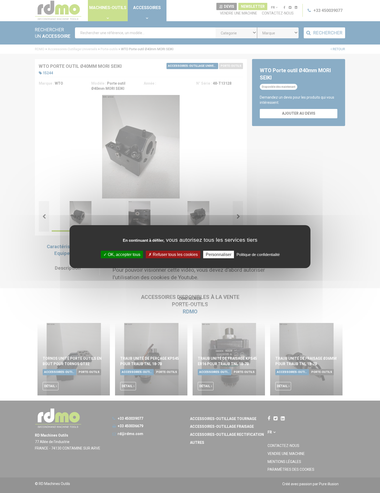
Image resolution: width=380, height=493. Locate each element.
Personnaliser (218, 254)
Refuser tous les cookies (175, 254)
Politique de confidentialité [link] (258, 254)
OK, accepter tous (123, 254)
